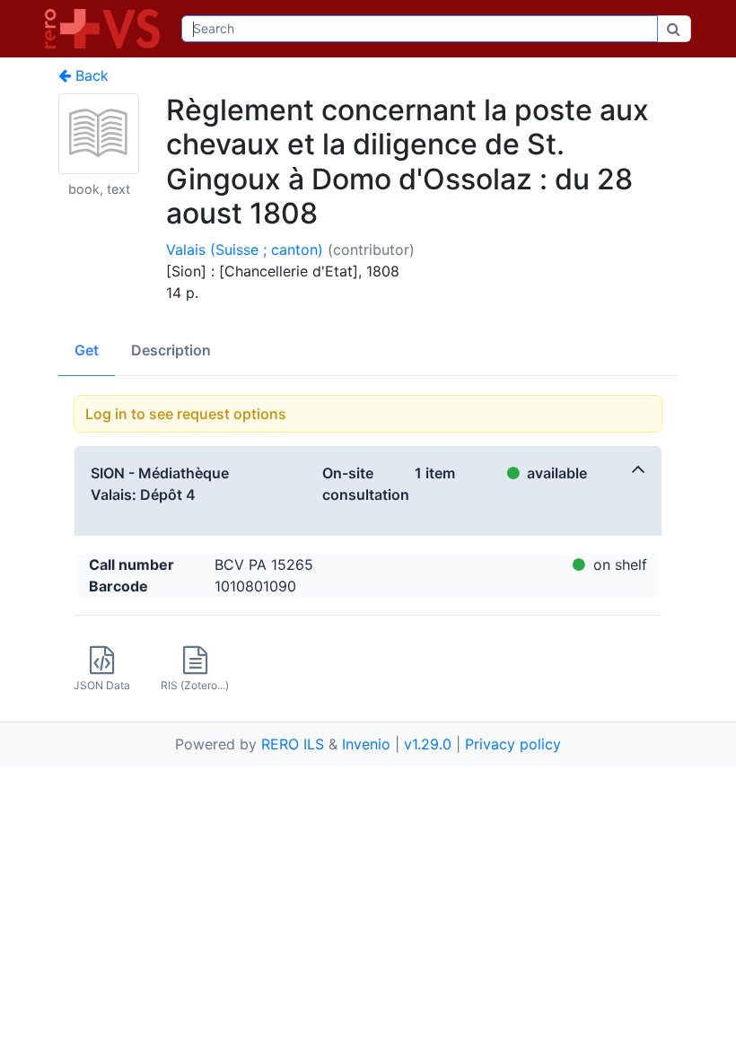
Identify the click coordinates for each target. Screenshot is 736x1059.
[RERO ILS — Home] (106, 28)
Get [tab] (86, 350)
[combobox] (419, 28)
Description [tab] (171, 350)
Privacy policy (513, 744)
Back (90, 75)
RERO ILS (292, 744)
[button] (368, 491)
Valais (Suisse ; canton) (244, 249)
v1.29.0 (427, 744)
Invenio (366, 744)
